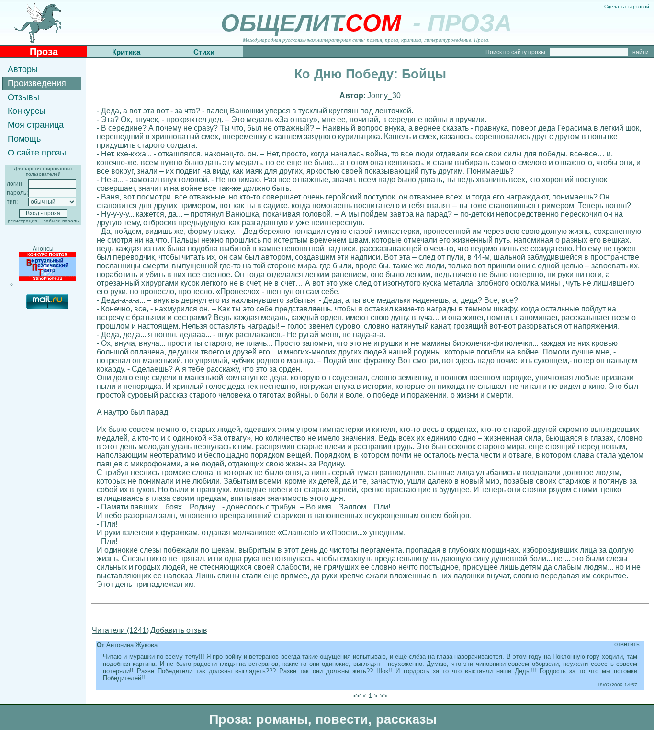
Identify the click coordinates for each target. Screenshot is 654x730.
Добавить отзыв (178, 630)
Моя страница (36, 125)
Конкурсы (26, 111)
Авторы (23, 69)
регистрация (22, 220)
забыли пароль (61, 220)
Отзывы (23, 97)
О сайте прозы (37, 152)
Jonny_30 (384, 95)
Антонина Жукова (132, 645)
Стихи (203, 52)
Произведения (37, 83)
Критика (126, 52)
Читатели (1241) (120, 630)
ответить (627, 644)
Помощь (24, 139)
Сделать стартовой (626, 6)
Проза (44, 51)
